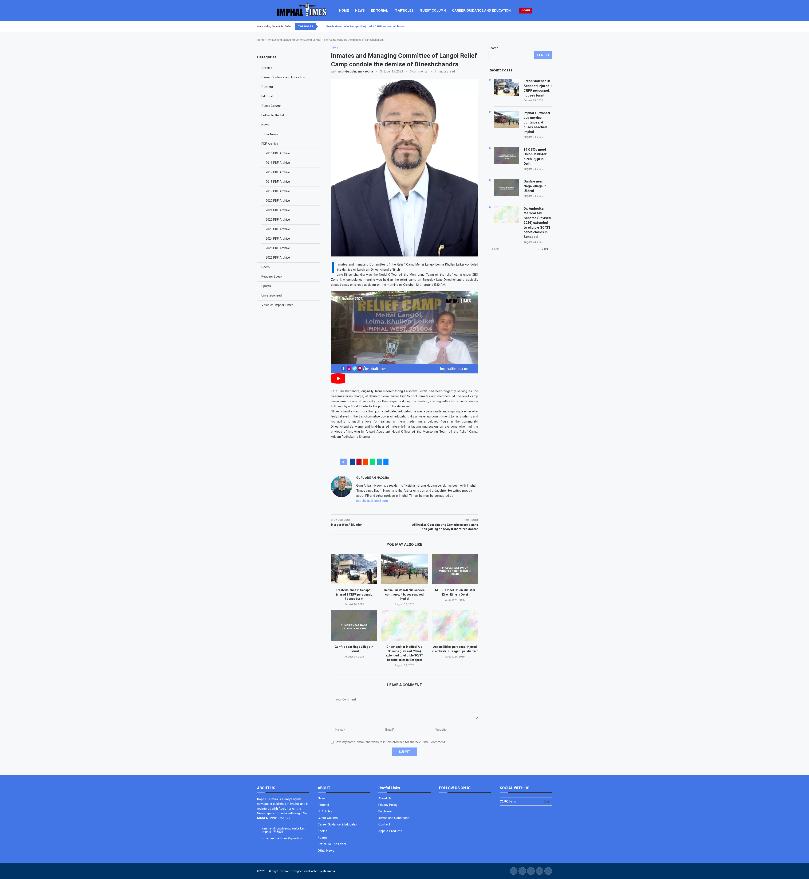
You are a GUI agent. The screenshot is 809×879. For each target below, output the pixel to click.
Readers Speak (271, 276)
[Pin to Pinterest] (359, 462)
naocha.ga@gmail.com (372, 501)
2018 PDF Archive (278, 182)
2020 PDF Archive (278, 201)
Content (267, 87)
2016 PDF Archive (278, 163)
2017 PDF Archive (278, 172)
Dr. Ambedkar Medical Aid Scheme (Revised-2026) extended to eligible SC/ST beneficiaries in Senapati (538, 223)
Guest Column (433, 10)
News (360, 10)
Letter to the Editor (275, 115)
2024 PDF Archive (278, 238)
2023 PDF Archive (278, 229)
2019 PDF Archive (278, 191)
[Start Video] (338, 382)
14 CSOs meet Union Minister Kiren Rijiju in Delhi (535, 157)
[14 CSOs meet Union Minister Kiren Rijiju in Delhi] (455, 569)
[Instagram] (546, 26)
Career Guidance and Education (481, 10)
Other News (269, 134)
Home (344, 10)
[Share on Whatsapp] (372, 462)
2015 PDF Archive (278, 153)
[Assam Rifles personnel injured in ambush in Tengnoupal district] (455, 625)
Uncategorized (271, 295)
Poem (265, 267)
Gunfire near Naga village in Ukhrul (535, 186)
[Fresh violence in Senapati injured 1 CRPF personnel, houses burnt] (354, 569)
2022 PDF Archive (278, 219)
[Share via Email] (385, 462)
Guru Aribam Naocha (359, 71)
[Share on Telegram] (379, 462)
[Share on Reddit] (365, 462)
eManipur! (329, 871)
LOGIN (526, 10)
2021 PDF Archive (278, 210)
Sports (266, 286)
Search (493, 48)
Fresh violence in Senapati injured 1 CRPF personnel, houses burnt (370, 26)
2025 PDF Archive (278, 248)
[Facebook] (541, 26)
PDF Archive (269, 144)
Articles (266, 68)
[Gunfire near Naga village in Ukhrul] (354, 625)
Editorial (379, 10)
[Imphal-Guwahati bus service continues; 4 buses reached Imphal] (404, 569)
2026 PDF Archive (278, 257)
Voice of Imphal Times (277, 305)
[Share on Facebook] (352, 462)
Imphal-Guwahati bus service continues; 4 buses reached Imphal (404, 594)
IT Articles (404, 10)
